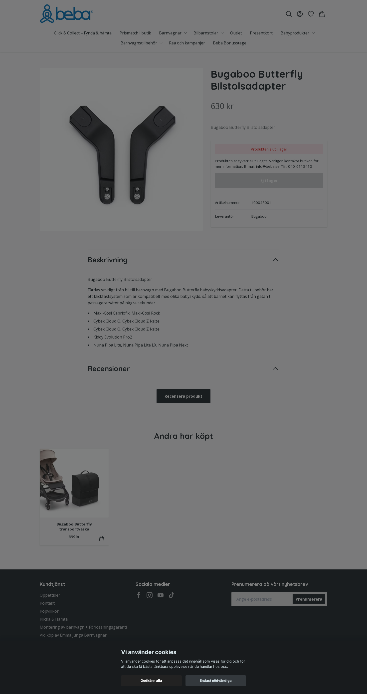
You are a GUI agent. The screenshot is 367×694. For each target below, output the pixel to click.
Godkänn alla (151, 681)
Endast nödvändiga (216, 681)
